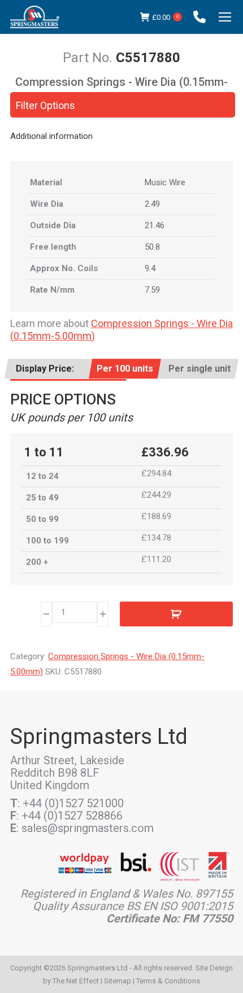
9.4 (150, 268)
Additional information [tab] (51, 136)
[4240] (176, 614)
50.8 (152, 247)
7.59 (152, 290)
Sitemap (117, 981)
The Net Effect (76, 981)
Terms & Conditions (168, 981)
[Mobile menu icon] (225, 17)
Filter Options (45, 105)
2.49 (152, 204)
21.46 (154, 225)
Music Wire (165, 182)
